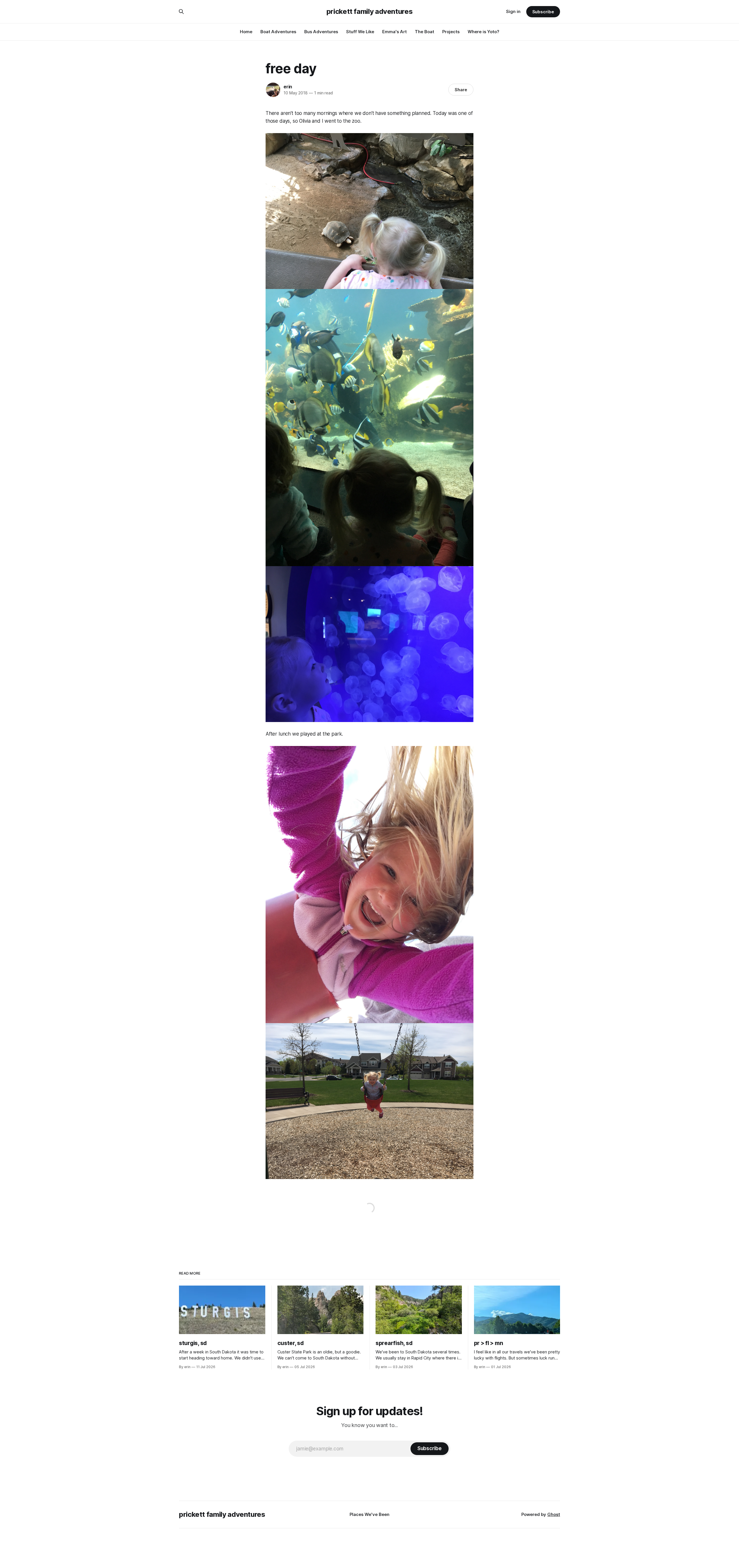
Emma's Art (394, 31)
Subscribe (543, 11)
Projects (451, 31)
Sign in (513, 11)
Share (461, 89)
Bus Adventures (321, 31)
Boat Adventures (278, 31)
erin (287, 86)
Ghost (553, 1514)
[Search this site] (181, 11)
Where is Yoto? (483, 31)
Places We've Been (369, 1514)
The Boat (424, 31)
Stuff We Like (360, 31)
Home (246, 31)
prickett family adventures (369, 11)
